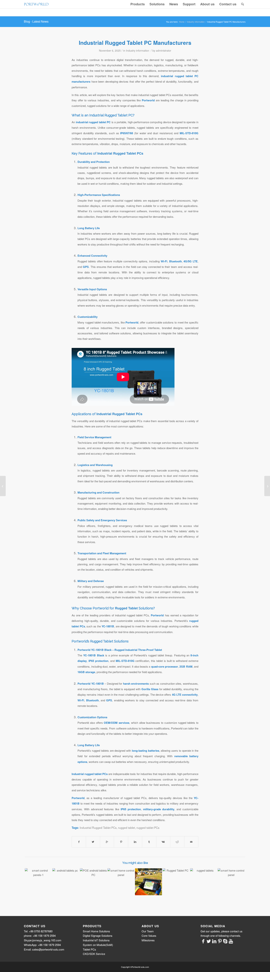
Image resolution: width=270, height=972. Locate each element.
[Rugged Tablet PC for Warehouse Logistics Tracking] (148, 881)
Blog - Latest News (36, 21)
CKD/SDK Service (94, 954)
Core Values (149, 935)
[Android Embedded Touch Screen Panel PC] (267, 486)
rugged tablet (126, 827)
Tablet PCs (89, 949)
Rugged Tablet (126, 608)
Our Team (148, 931)
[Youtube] (231, 941)
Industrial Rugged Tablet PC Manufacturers (135, 42)
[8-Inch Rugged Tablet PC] (176, 881)
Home (181, 21)
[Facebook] (203, 941)
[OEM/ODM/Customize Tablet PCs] (93, 881)
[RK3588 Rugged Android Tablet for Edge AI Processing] (38, 881)
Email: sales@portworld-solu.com (44, 949)
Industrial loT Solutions (96, 940)
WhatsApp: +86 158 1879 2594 (42, 945)
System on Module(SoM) (98, 945)
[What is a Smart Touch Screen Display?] (3, 486)
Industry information (196, 21)
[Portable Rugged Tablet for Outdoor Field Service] (120, 881)
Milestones (148, 940)
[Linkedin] (214, 941)
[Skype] (225, 941)
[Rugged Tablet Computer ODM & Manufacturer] (231, 881)
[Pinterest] (220, 941)
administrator (163, 50)
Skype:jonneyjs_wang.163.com (42, 940)
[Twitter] (209, 941)
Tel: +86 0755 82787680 (38, 931)
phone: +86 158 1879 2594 (40, 935)
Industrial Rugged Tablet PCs (120, 153)
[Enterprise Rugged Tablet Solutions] (203, 881)
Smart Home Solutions (96, 931)
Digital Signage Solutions (97, 935)
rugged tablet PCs (147, 827)
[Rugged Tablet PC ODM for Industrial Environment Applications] (65, 881)
